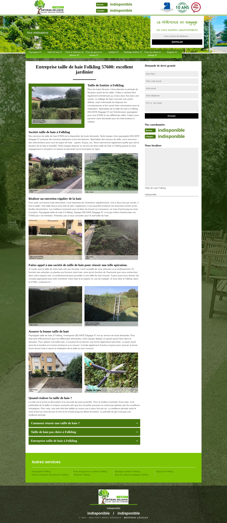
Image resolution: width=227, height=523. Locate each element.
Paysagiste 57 (35, 52)
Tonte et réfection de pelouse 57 (74, 53)
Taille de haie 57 (54, 52)
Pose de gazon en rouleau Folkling (90, 471)
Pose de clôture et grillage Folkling (131, 474)
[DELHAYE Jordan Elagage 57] (49, 7)
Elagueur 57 (172, 52)
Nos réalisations (37, 32)
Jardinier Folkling (81, 474)
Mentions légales (136, 518)
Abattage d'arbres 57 (133, 52)
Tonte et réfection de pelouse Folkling (50, 474)
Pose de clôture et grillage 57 (152, 53)
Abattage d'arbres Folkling (127, 471)
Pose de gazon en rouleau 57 (94, 53)
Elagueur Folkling (164, 471)
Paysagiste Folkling (41, 471)
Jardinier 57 (113, 52)
